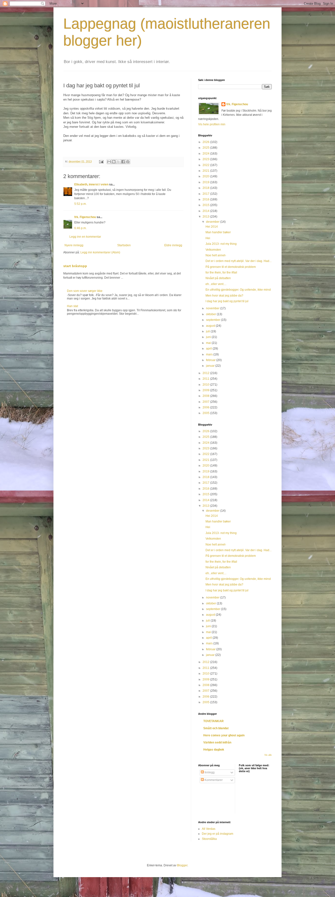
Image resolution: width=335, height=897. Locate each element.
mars (209, 354)
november (213, 308)
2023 (206, 159)
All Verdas (208, 829)
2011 (206, 378)
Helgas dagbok (213, 749)
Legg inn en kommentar (85, 236)
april (209, 348)
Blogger (182, 865)
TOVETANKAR (213, 721)
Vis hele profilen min (211, 124)
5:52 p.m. (80, 204)
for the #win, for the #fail (221, 272)
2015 (206, 205)
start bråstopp (75, 266)
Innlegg (209, 772)
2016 (206, 199)
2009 (206, 390)
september (213, 320)
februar (211, 360)
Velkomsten (213, 249)
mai (209, 343)
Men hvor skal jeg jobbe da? (224, 295)
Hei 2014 (212, 226)
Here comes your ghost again (224, 735)
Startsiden (124, 245)
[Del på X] (118, 161)
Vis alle (268, 755)
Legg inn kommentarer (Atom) (100, 252)
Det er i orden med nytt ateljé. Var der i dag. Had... (238, 261)
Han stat (72, 306)
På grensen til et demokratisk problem (231, 267)
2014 (206, 211)
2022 (206, 165)
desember (213, 221)
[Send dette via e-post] (109, 161)
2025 (206, 147)
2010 (206, 384)
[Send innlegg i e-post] (101, 161)
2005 (206, 413)
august (211, 325)
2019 (206, 182)
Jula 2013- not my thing (221, 244)
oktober (211, 314)
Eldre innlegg (173, 245)
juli (208, 331)
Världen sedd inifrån (217, 742)
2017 (206, 193)
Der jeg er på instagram (217, 833)
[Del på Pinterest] (127, 161)
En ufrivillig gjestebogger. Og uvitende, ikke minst (238, 289)
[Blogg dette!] (113, 161)
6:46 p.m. (80, 228)
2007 (206, 401)
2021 (206, 170)
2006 (206, 407)
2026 (206, 142)
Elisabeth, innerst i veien (91, 184)
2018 (206, 188)
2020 (206, 176)
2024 (206, 153)
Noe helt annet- (216, 255)
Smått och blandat (216, 728)
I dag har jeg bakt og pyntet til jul (227, 301)
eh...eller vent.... (216, 284)
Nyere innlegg (73, 245)
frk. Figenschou (85, 217)
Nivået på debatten (218, 278)
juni (209, 337)
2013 (206, 216)
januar (210, 365)
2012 (206, 373)
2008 (206, 396)
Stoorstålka (209, 839)
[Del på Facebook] (123, 161)
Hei (208, 238)
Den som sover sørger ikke (85, 291)
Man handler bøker (218, 232)
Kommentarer (213, 780)
